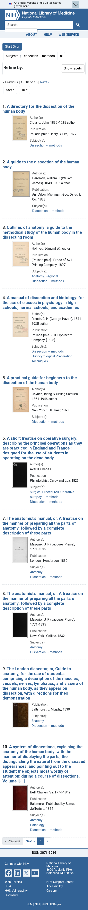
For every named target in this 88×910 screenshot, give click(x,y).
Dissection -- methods (46, 145)
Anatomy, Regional (45, 276)
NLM (30, 904)
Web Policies (13, 882)
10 (25, 90)
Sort (9, 90)
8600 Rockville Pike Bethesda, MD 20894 (60, 871)
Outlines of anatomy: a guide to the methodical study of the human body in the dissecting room (42, 232)
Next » (44, 82)
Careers (51, 890)
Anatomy (36, 572)
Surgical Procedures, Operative (52, 492)
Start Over (12, 46)
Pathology (37, 825)
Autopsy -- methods (44, 497)
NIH (37, 904)
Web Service (69, 34)
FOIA (8, 886)
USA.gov (55, 904)
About (31, 34)
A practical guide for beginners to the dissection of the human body (39, 380)
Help (48, 34)
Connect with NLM (17, 864)
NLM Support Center (59, 882)
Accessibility (54, 886)
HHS (45, 904)
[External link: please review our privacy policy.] (8, 873)
